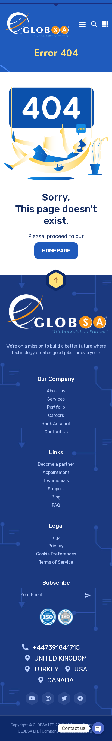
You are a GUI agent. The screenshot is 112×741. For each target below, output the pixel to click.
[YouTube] (32, 698)
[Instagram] (48, 698)
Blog (56, 497)
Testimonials (56, 480)
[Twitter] (64, 698)
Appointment (56, 472)
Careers (56, 415)
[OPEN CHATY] (98, 728)
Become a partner (56, 464)
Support (56, 488)
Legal (56, 537)
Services (56, 399)
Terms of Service (56, 562)
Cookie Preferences (56, 554)
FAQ (56, 505)
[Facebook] (80, 698)
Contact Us (56, 431)
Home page (56, 251)
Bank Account (56, 423)
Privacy (56, 545)
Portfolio (56, 407)
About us (56, 390)
